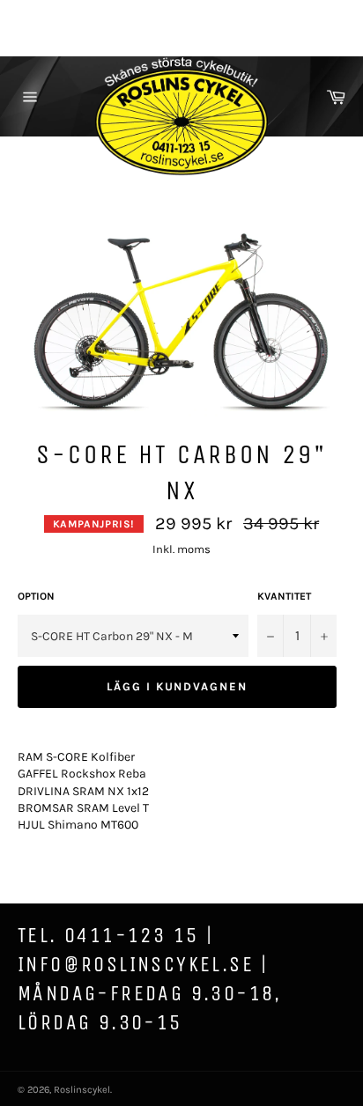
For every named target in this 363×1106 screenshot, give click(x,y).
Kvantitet (284, 596)
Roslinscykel (82, 1089)
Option (36, 596)
